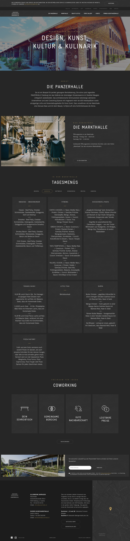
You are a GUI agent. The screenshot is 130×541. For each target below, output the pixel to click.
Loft (82, 8)
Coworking (88, 8)
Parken (95, 8)
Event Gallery (88, 13)
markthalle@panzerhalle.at (42, 517)
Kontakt (116, 8)
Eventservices (103, 8)
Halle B (68, 8)
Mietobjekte (75, 8)
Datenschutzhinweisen (31, 4)
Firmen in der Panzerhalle (110, 13)
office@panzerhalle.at (41, 505)
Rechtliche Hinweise (85, 537)
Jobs (111, 8)
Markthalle (64, 13)
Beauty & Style (76, 13)
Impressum (53, 537)
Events (98, 13)
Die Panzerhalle (53, 13)
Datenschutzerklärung (106, 473)
